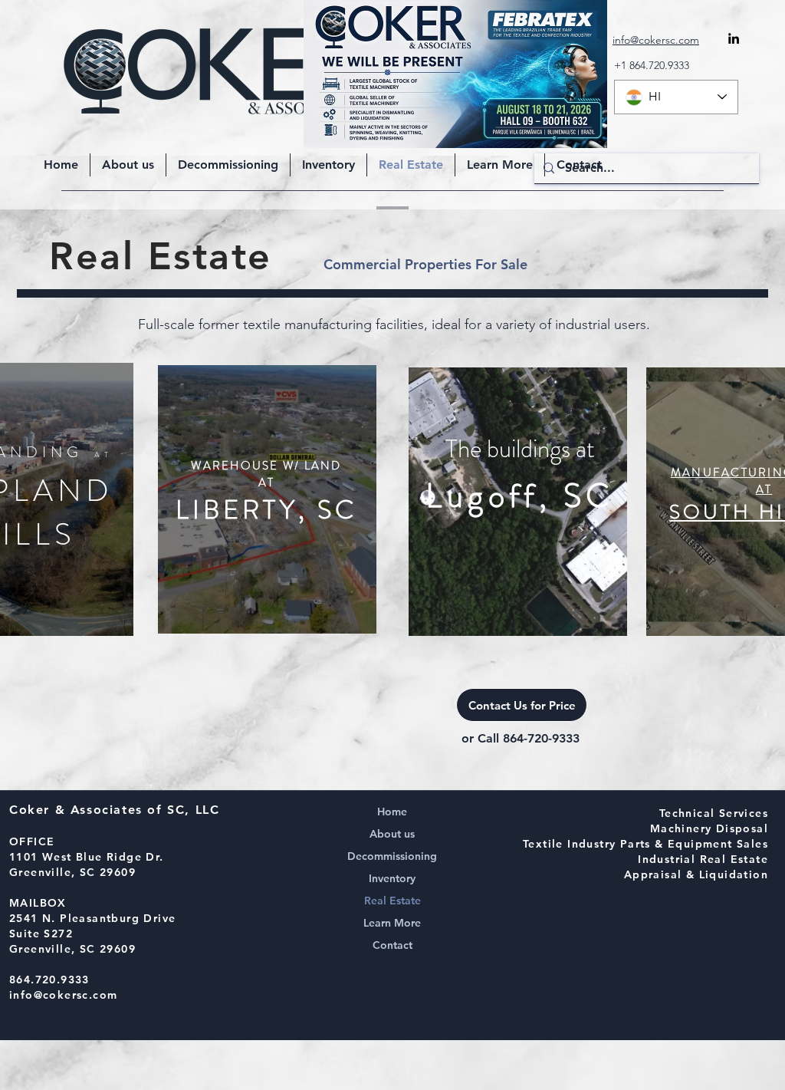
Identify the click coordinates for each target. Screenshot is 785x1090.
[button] (499, 164)
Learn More (392, 923)
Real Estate (392, 900)
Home (392, 811)
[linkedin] (733, 38)
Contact (392, 945)
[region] (267, 499)
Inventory (392, 878)
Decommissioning (392, 856)
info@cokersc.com (63, 995)
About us (392, 834)
